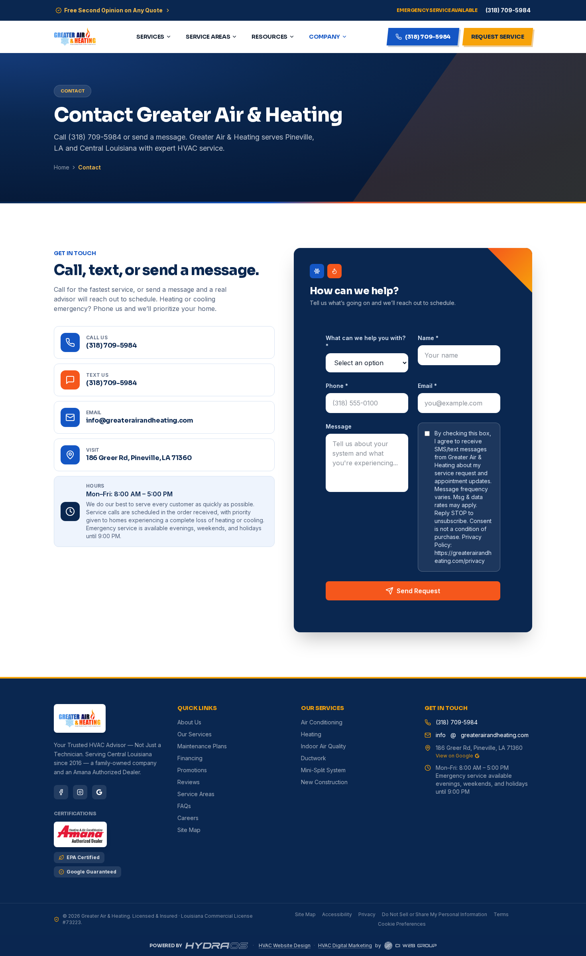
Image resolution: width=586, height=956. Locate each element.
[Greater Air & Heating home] (75, 36)
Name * (428, 337)
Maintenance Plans (202, 746)
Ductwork (313, 758)
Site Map (189, 829)
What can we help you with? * (365, 341)
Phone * (337, 385)
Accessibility (337, 914)
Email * (427, 385)
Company (324, 36)
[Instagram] (80, 792)
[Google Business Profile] (99, 792)
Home (61, 167)
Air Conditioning (321, 722)
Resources (269, 36)
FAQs (184, 806)
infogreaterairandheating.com (482, 735)
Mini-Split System (323, 770)
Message (339, 426)
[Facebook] (61, 792)
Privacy (367, 914)
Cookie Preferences (402, 924)
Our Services (194, 734)
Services (150, 36)
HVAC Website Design (285, 945)
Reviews (188, 782)
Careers (188, 817)
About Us (189, 722)
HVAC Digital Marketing (345, 945)
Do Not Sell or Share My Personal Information (434, 914)
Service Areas (208, 36)
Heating (311, 734)
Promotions (192, 770)
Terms (501, 914)
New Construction (324, 782)
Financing (190, 758)
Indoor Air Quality (323, 746)
